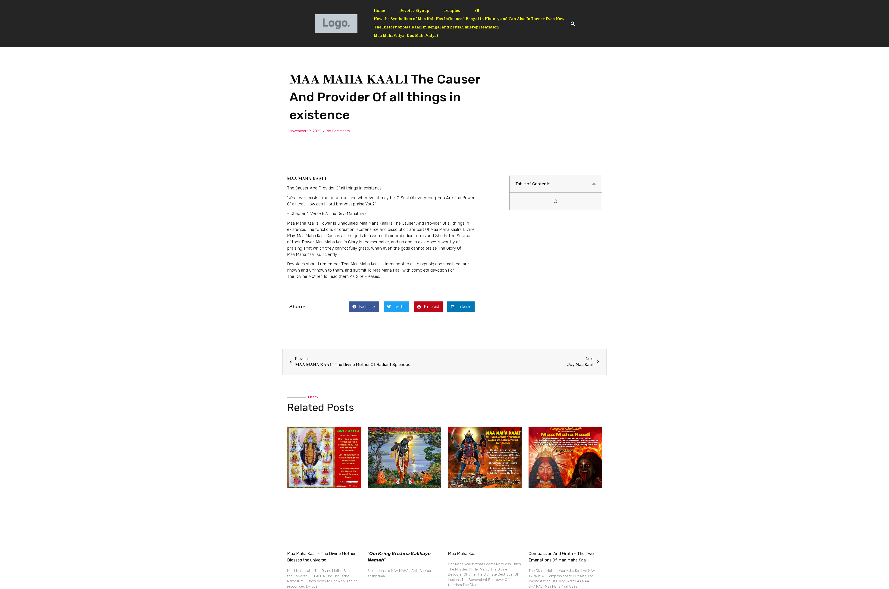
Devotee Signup (414, 11)
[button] (573, 24)
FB (476, 11)
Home (379, 11)
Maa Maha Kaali (462, 553)
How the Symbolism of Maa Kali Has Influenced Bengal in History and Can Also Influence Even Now (469, 19)
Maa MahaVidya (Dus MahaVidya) (406, 36)
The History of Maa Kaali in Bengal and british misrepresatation (436, 28)
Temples (452, 11)
